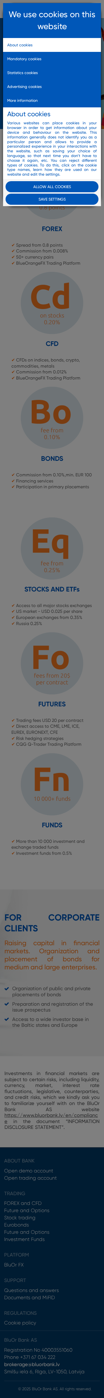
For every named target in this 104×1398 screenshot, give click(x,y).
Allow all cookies (52, 186)
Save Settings (52, 199)
